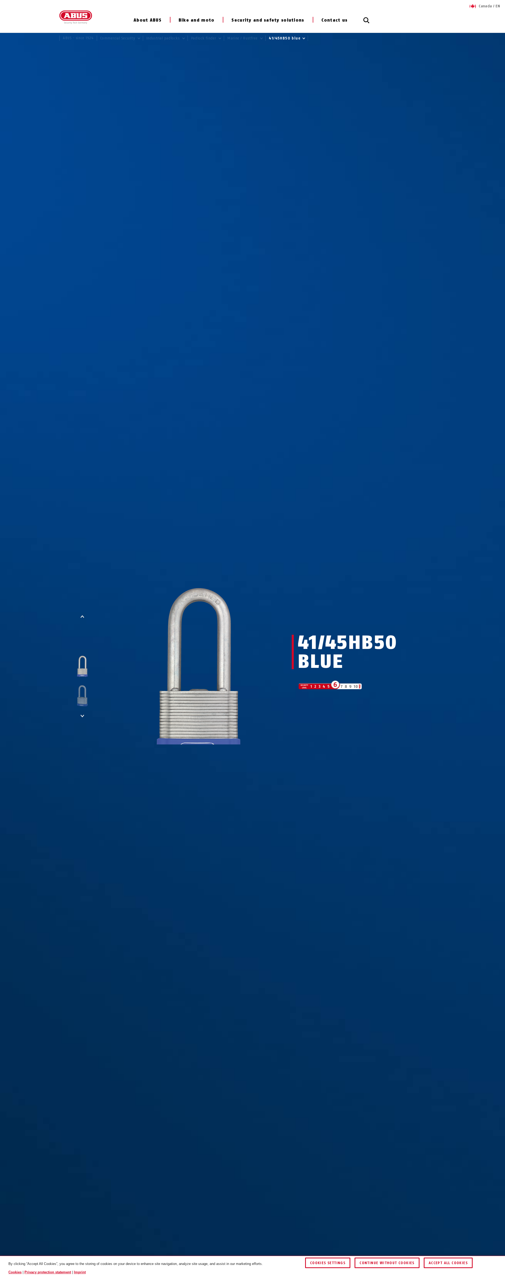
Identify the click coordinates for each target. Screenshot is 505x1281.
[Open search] (366, 23)
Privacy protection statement (47, 1272)
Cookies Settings (327, 1263)
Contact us (334, 20)
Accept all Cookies (448, 1263)
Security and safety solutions (267, 20)
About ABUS (147, 20)
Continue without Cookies (387, 1263)
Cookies (15, 1272)
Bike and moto (197, 20)
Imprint (80, 1272)
